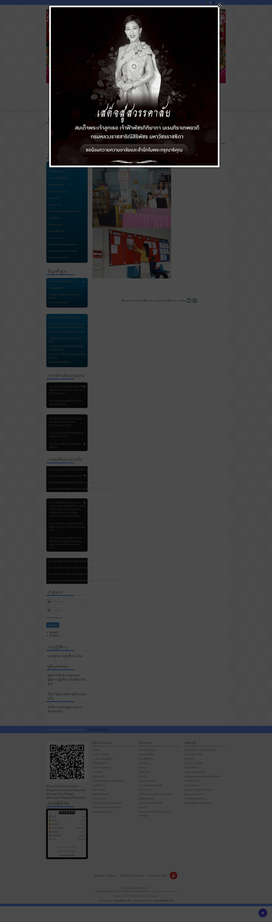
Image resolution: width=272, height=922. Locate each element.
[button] (219, 5)
